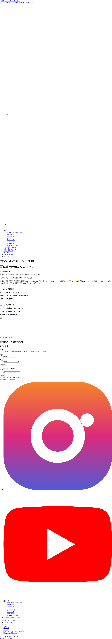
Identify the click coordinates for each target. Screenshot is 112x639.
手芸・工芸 (10, 241)
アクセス (6, 252)
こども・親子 (11, 240)
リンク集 (6, 256)
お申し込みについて (10, 249)
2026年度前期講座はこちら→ (13, 247)
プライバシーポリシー (7, 638)
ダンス (9, 238)
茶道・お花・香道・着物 (14, 232)
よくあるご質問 (8, 251)
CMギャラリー (8, 254)
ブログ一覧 (6, 338)
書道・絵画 (10, 243)
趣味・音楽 (10, 234)
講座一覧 (6, 230)
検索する (3, 365)
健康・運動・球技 (12, 245)
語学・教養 (10, 236)
